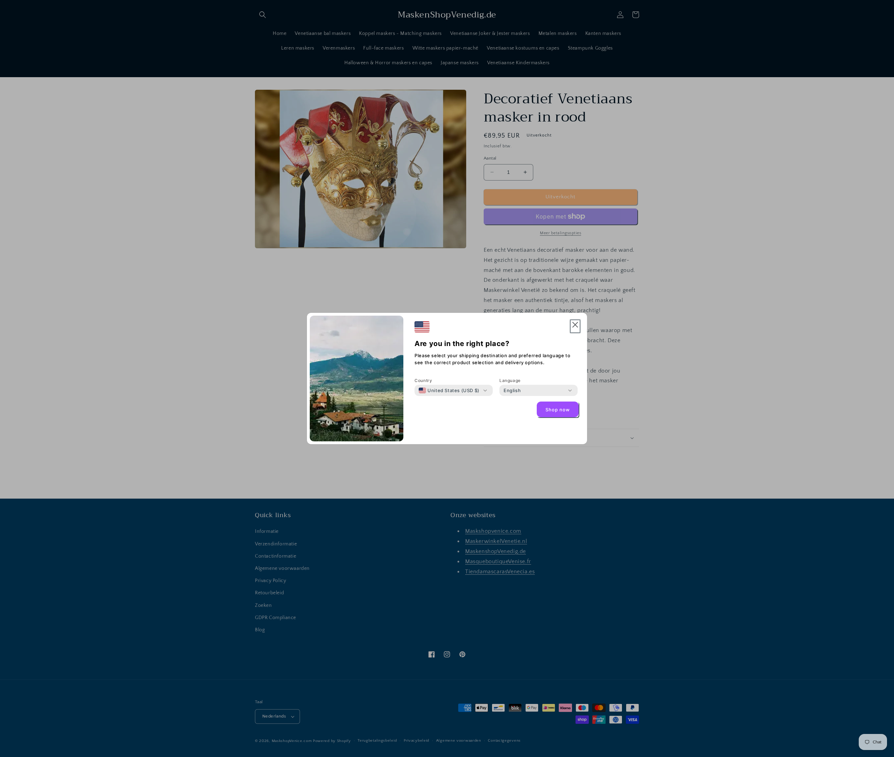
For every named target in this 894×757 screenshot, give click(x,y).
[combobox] (449, 390)
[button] (575, 326)
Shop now (557, 409)
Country (423, 380)
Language (510, 380)
